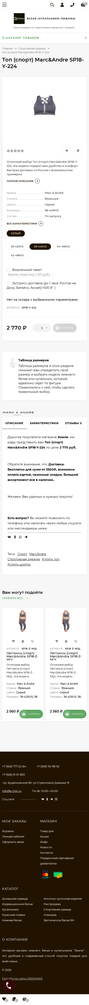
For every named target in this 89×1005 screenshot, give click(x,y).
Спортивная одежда (24, 559)
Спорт (22, 554)
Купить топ (50, 559)
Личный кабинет (13, 836)
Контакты (46, 852)
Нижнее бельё (12, 920)
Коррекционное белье (17, 904)
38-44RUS (40, 246)
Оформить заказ (13, 842)
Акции (44, 836)
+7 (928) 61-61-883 (13, 774)
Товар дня (47, 831)
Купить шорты (19, 564)
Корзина (8, 831)
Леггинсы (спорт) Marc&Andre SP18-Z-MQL (22, 656)
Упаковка (50, 915)
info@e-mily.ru (11, 791)
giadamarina (48, 863)
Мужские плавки (13, 915)
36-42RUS (17, 246)
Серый (16, 233)
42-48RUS (17, 255)
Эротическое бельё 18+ (59, 920)
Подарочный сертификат (57, 858)
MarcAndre (37, 554)
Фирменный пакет (26, 270)
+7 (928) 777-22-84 (14, 766)
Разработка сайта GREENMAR (22, 978)
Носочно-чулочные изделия (63, 898)
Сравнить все (12, 598)
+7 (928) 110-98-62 (48, 766)
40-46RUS (63, 246)
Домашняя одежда (15, 898)
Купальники (10, 909)
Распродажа (52, 904)
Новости (46, 847)
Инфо (44, 842)
